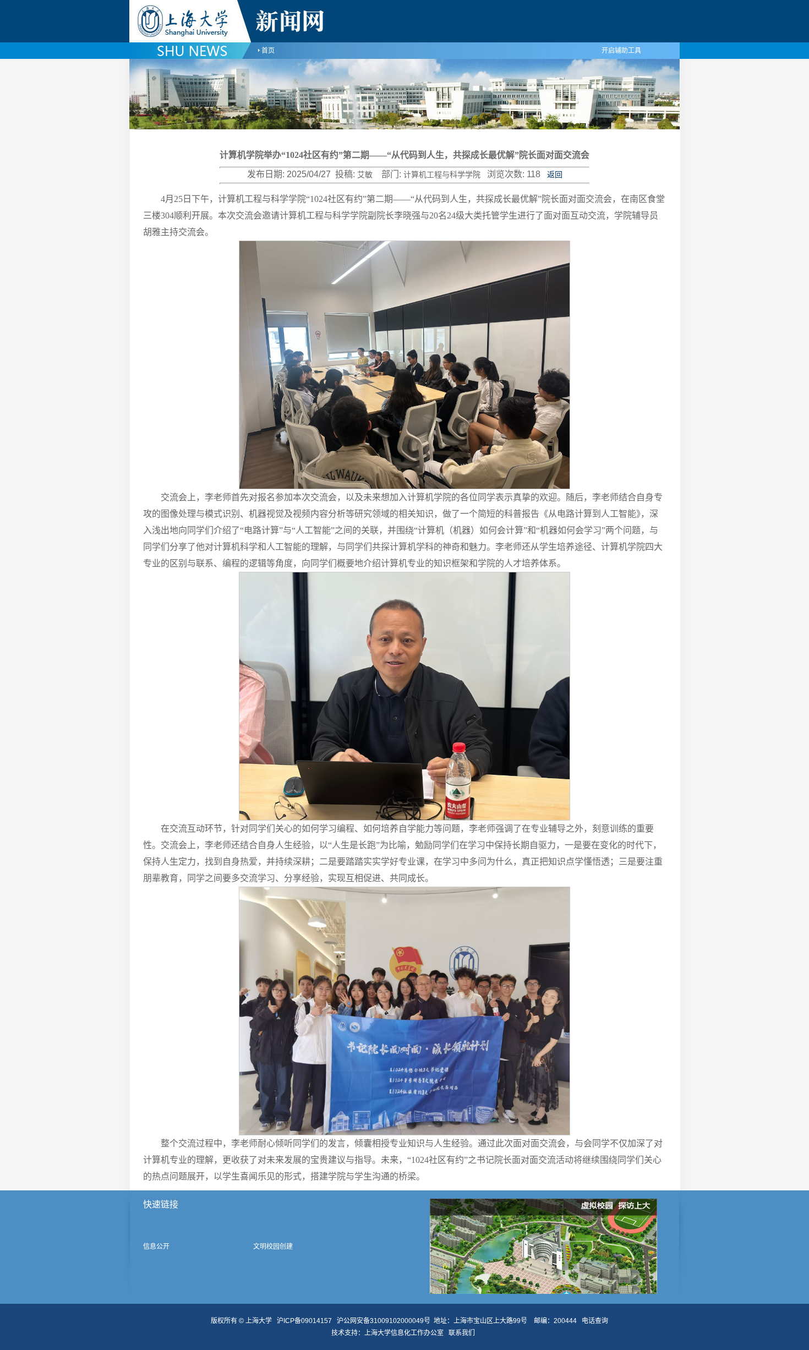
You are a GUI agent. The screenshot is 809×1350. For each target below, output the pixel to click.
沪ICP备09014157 (305, 1321)
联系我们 (463, 1333)
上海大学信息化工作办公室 (406, 1333)
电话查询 (595, 1321)
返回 (554, 175)
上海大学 (258, 1321)
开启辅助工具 (621, 50)
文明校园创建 (273, 1246)
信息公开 (156, 1246)
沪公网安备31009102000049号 (383, 1321)
